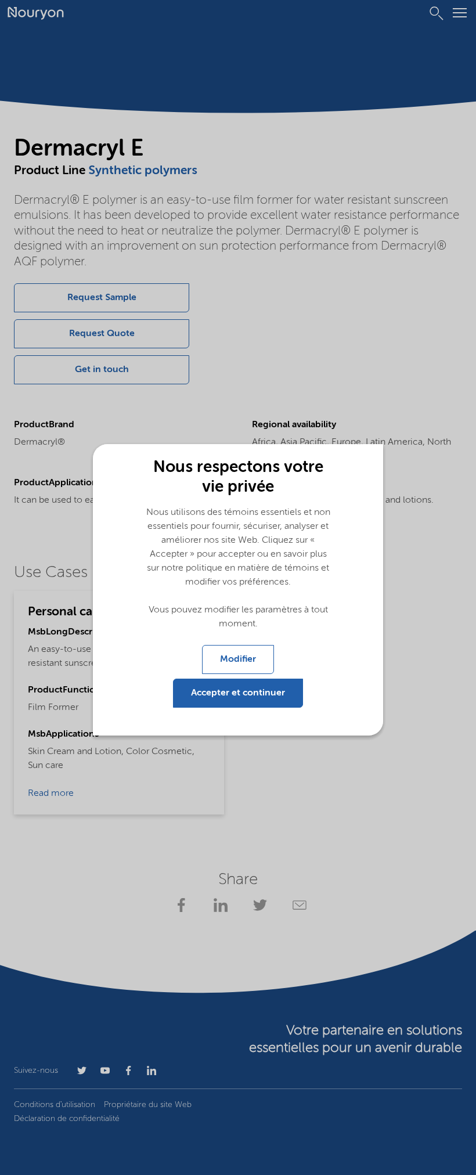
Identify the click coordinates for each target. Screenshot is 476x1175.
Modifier (238, 659)
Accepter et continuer (238, 693)
